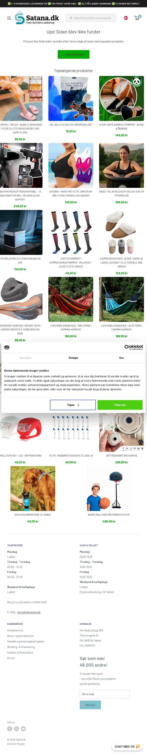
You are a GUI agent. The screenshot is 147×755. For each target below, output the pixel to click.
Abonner (90, 705)
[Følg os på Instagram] (16, 728)
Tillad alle (120, 404)
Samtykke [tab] (25, 357)
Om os (11, 658)
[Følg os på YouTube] (23, 728)
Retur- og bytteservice (20, 635)
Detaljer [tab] (74, 357)
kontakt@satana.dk (29, 612)
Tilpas (71, 404)
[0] (137, 18)
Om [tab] (121, 357)
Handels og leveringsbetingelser (25, 641)
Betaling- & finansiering (21, 647)
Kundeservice (15, 630)
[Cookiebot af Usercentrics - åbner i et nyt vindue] (127, 347)
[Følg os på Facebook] (9, 728)
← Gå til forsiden (73, 54)
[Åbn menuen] (9, 18)
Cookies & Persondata (20, 652)
